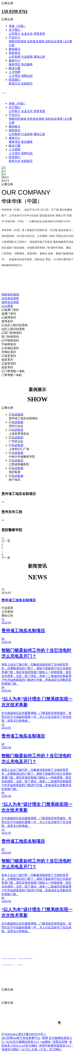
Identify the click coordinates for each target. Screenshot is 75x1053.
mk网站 (46, 1041)
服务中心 (14, 60)
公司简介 (14, 33)
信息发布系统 (35, 41)
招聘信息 (27, 75)
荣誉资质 (39, 33)
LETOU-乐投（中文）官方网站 (41, 1049)
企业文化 (27, 33)
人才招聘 (14, 72)
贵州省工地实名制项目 (18, 600)
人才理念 (14, 75)
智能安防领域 (17, 41)
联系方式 (14, 83)
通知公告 (39, 56)
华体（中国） (17, 26)
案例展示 (14, 49)
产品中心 (14, 37)
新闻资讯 (14, 52)
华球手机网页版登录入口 (55, 1045)
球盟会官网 (60, 1041)
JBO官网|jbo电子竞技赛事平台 (20, 1037)
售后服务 (27, 64)
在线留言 (27, 83)
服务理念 (14, 64)
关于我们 (14, 29)
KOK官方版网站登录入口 (22, 1041)
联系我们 (14, 79)
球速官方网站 (10, 1049)
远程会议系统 (54, 41)
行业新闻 (27, 56)
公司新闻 (14, 56)
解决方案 (14, 68)
